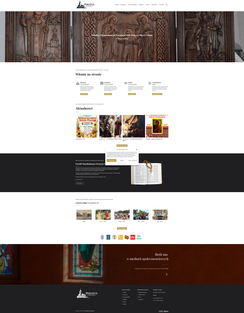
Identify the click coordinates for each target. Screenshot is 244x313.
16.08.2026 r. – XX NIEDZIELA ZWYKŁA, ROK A (110, 139)
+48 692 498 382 (159, 300)
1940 (84, 221)
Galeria (124, 301)
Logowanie (140, 299)
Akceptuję (111, 160)
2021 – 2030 (160, 221)
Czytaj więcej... (84, 94)
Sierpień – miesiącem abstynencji (154, 139)
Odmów (122, 160)
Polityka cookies (141, 294)
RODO (139, 297)
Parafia (124, 292)
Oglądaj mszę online (157, 94)
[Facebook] (166, 4)
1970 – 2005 (103, 221)
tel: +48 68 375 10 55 (158, 298)
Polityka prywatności (121, 163)
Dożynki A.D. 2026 (80, 139)
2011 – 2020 (141, 221)
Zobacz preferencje (132, 160)
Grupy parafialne (126, 297)
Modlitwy (125, 299)
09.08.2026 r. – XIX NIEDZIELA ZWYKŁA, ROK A (133, 139)
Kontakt (124, 304)
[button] (136, 149)
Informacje (125, 294)
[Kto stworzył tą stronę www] (163, 311)
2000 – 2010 (122, 221)
